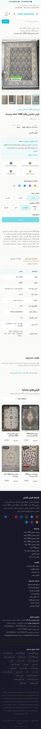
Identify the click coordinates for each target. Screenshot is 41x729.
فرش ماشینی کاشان (9, 657)
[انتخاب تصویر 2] (27, 100)
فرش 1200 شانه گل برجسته (29, 31)
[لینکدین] (21, 517)
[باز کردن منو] (37, 14)
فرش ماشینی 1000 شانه (31, 541)
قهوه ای (25, 208)
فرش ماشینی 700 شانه (32, 544)
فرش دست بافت (34, 557)
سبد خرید (6, 14)
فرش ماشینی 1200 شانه (27, 28)
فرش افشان (13, 668)
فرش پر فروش (34, 683)
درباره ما (19, 723)
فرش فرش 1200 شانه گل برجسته (28, 109)
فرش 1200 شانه (20, 653)
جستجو (5, 21)
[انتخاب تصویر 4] (12, 100)
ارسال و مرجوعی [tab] (32, 264)
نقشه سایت (35, 575)
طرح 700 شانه (34, 548)
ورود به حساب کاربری (22, 721)
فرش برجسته (19, 676)
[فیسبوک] (5, 517)
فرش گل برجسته (7, 672)
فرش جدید (35, 672)
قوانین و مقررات (34, 591)
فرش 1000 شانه (33, 653)
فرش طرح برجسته (19, 679)
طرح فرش (25, 664)
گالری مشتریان (34, 606)
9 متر (20, 198)
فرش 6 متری (34, 668)
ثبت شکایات (35, 572)
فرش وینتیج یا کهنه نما (32, 551)
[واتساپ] (14, 186)
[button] (20, 64)
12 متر (8, 198)
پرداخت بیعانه (35, 603)
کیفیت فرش (22, 683)
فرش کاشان (21, 657)
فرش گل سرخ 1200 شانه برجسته (31, 475)
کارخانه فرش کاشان (32, 676)
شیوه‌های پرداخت (33, 587)
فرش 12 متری (15, 664)
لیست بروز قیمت (34, 600)
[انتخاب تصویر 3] (20, 100)
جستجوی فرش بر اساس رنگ (31, 7)
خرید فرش (35, 664)
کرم (16, 208)
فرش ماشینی (20, 661)
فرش (11, 661)
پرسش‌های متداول (33, 584)
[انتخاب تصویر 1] (35, 100)
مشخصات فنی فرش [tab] (31, 259)
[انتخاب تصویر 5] (4, 100)
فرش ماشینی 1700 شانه (31, 532)
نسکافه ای (35, 208)
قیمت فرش (19, 672)
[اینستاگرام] (37, 517)
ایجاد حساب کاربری (8, 721)
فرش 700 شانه (8, 653)
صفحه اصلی (34, 721)
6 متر (33, 198)
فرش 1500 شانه (33, 657)
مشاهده (26, 440)
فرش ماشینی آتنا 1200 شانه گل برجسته (12, 436)
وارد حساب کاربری (19, 373)
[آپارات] (16, 517)
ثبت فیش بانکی (34, 597)
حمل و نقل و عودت (33, 566)
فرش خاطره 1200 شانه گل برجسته (32, 435)
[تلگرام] (19, 186)
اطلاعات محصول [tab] (15, 259)
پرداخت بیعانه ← (31, 155)
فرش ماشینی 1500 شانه (31, 535)
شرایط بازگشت (34, 569)
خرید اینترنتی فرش (33, 661)
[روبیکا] (30, 186)
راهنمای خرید (18, 7)
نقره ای (6, 208)
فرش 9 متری (23, 668)
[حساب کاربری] (14, 14)
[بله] (25, 186)
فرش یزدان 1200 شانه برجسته (11, 475)
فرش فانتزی (35, 554)
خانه (37, 28)
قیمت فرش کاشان (33, 679)
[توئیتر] (11, 517)
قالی (27, 672)
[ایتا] (35, 186)
